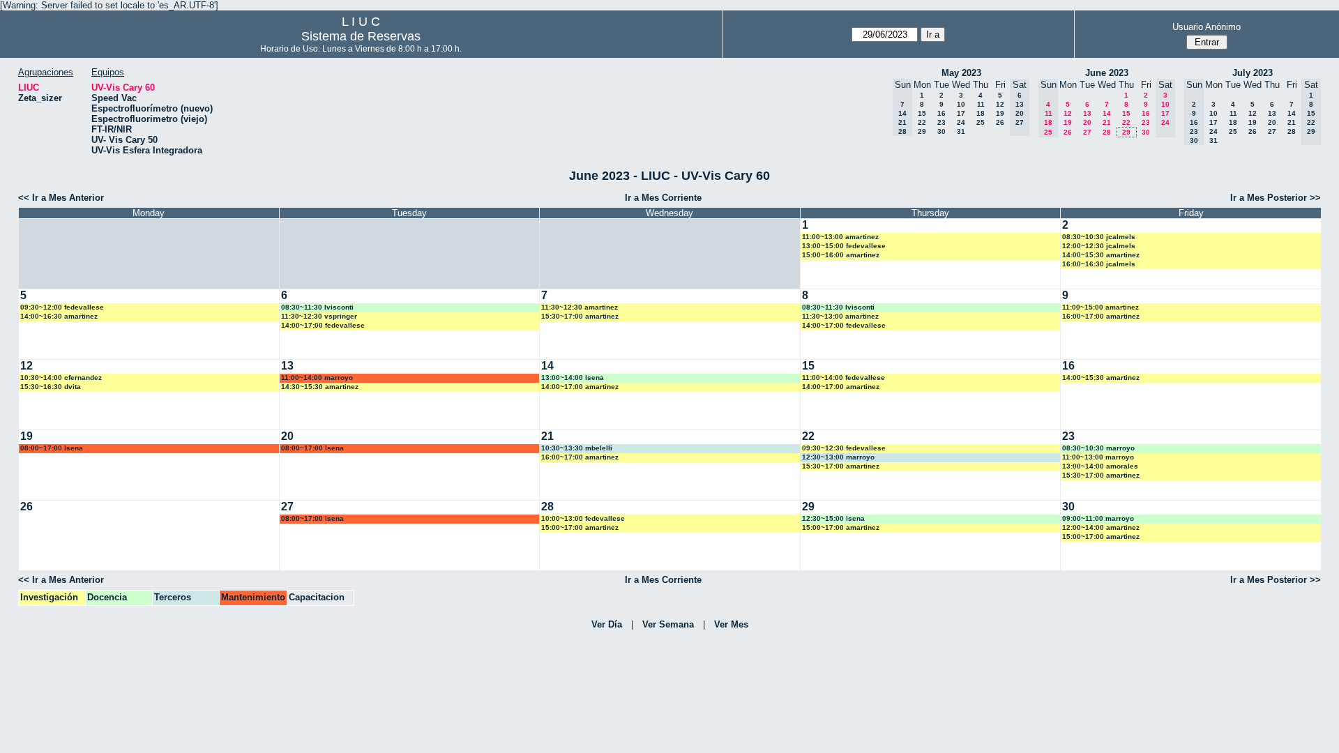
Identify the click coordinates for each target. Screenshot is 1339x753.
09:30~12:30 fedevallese (844, 448)
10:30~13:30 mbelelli (576, 448)
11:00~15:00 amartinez (1100, 307)
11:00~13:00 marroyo (1098, 457)
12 (1000, 104)
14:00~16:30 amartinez (59, 316)
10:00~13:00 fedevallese (583, 518)
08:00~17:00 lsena (51, 448)
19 (1000, 113)
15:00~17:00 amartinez (580, 527)
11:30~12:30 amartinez (579, 307)
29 (922, 131)
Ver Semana (668, 624)
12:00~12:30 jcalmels (1098, 246)
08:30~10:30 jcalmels (1098, 237)
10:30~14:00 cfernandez (61, 377)
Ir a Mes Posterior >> (1275, 197)
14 (1107, 113)
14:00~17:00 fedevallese (323, 325)
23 (941, 122)
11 (981, 104)
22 (922, 122)
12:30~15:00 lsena (833, 518)
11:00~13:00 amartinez (840, 237)
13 (1087, 113)
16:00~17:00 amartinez (1101, 316)
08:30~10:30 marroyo (1098, 448)
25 (980, 122)
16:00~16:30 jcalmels (1098, 264)
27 (1087, 132)
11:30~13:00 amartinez (840, 316)
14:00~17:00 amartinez (580, 386)
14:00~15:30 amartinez (1101, 255)
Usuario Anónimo (1206, 27)
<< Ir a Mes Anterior (61, 197)
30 (941, 131)
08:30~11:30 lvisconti (317, 307)
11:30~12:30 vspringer (319, 316)
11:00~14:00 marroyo (317, 377)
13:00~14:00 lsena (572, 377)
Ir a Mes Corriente (663, 197)
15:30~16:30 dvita (50, 386)
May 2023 (961, 73)
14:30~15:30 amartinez (319, 386)
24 (961, 122)
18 (980, 113)
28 (1107, 132)
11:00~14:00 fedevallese (843, 377)
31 (961, 131)
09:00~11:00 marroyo (1098, 518)
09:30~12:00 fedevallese (62, 307)
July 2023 (1252, 73)
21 (1107, 122)
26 (1000, 122)
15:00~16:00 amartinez (840, 255)
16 (941, 113)
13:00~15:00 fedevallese (844, 246)
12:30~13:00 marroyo (838, 457)
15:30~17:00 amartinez (580, 316)
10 (961, 104)
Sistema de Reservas (361, 36)
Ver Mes (731, 624)
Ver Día (606, 624)
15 (922, 113)
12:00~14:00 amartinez (1101, 527)
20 (1087, 122)
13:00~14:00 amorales (1100, 466)
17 (961, 113)
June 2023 (1106, 73)
